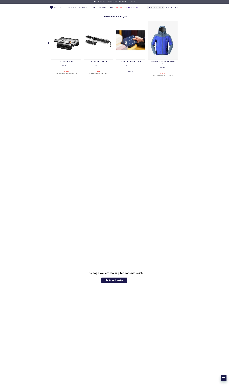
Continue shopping (114, 280)
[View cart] (178, 7)
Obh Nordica (66, 63)
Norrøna (163, 64)
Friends (111, 7)
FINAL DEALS (119, 7)
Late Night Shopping (132, 7)
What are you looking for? (157, 7)
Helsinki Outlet (130, 63)
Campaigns (102, 7)
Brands (94, 7)
